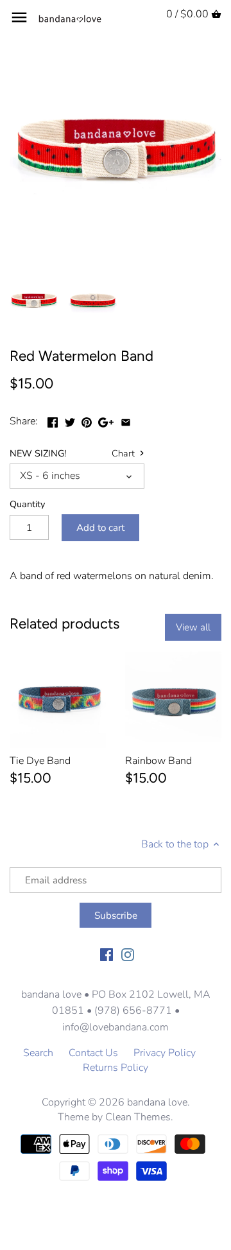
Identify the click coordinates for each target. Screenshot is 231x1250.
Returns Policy (115, 1068)
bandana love (157, 1102)
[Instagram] (127, 954)
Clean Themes (138, 1117)
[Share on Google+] (106, 420)
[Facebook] (106, 954)
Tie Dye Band (40, 761)
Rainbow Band (158, 761)
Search (38, 1053)
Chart (124, 454)
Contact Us (93, 1053)
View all (193, 627)
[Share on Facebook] (52, 420)
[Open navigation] (19, 17)
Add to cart (100, 527)
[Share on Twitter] (70, 420)
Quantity (27, 504)
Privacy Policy (164, 1053)
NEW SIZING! (38, 453)
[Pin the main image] (86, 420)
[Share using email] (126, 420)
